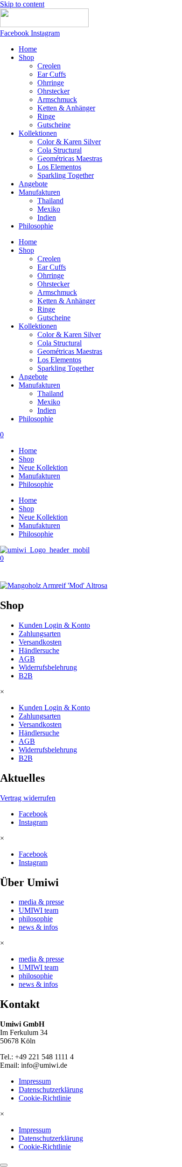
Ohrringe (50, 83)
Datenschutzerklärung (51, 1090)
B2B (26, 676)
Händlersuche (39, 650)
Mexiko (48, 209)
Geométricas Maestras (69, 158)
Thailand (50, 201)
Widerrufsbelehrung (48, 667)
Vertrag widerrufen (28, 798)
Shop (26, 57)
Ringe (46, 116)
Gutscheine (53, 125)
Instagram (33, 822)
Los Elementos (59, 167)
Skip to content (22, 4)
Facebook (33, 814)
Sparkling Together (65, 175)
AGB (27, 659)
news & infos (38, 927)
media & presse (41, 902)
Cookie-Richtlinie (45, 1098)
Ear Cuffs (51, 74)
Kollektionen (38, 133)
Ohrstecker (53, 91)
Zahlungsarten (40, 634)
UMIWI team (38, 910)
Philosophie (36, 226)
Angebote (33, 184)
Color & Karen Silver (69, 142)
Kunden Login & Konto (54, 625)
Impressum (35, 1081)
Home (28, 49)
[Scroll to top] (3, 1165)
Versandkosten (40, 642)
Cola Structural (59, 150)
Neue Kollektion (43, 467)
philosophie (36, 919)
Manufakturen (39, 192)
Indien (46, 217)
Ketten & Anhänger (66, 108)
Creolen (49, 66)
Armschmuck (57, 99)
